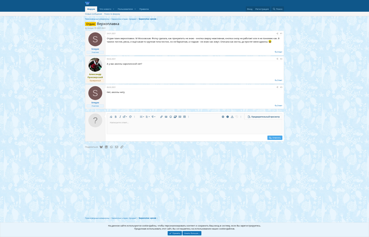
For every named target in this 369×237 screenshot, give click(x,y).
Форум (91, 9)
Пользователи (125, 9)
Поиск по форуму (112, 14)
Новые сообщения (93, 14)
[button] (114, 9)
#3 (281, 87)
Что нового (105, 9)
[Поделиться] (277, 33)
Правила (144, 9)
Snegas (90, 28)
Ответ (279, 52)
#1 (281, 33)
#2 (281, 59)
